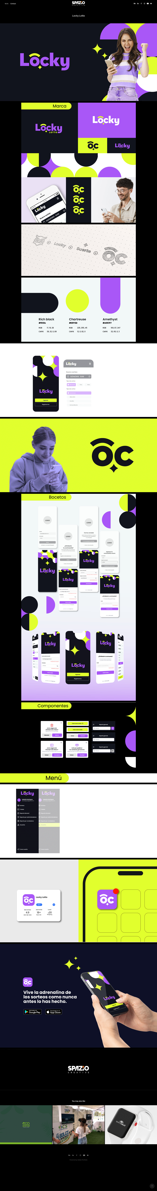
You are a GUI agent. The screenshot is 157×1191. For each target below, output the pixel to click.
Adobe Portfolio (82, 1160)
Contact (13, 3)
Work (6, 3)
